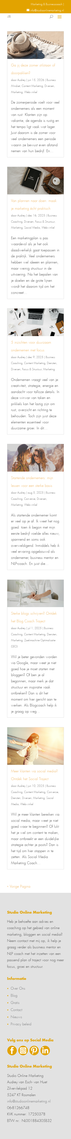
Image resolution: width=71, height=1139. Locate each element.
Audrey (21, 79)
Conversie (29, 498)
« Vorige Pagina (18, 886)
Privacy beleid (21, 1023)
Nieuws (16, 1016)
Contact (16, 1009)
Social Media (32, 227)
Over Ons (18, 988)
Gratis (15, 1002)
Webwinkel (30, 91)
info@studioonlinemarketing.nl (29, 1101)
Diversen (49, 85)
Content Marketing (32, 85)
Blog (14, 995)
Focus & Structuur (45, 221)
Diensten (51, 362)
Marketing (17, 91)
